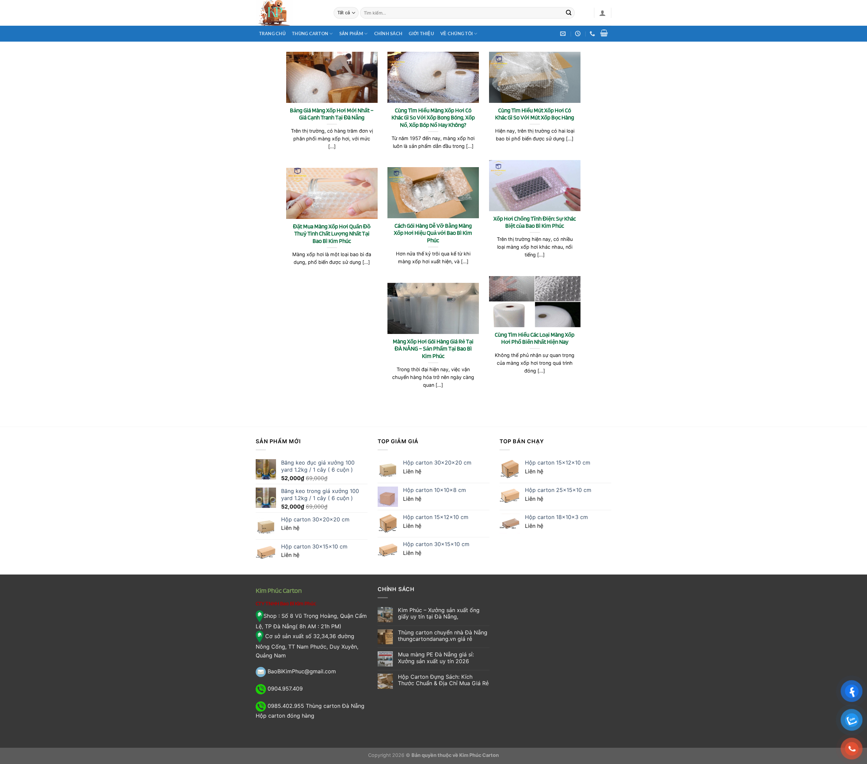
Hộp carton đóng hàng (285, 715)
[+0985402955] (593, 33)
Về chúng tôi (456, 33)
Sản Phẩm (351, 33)
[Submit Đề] (568, 13)
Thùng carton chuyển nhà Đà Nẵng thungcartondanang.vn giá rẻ (442, 635)
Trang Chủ (272, 33)
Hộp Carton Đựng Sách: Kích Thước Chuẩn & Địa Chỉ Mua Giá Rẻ (443, 680)
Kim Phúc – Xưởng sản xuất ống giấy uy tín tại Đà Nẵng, (439, 613)
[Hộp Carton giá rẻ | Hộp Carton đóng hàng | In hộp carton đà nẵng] (289, 13)
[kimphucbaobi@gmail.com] (563, 33)
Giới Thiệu (421, 33)
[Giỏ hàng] (604, 33)
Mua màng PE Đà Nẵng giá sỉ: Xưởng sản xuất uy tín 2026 (436, 657)
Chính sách (388, 33)
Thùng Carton (310, 33)
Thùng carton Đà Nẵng (335, 705)
